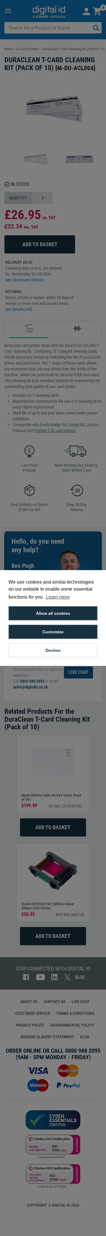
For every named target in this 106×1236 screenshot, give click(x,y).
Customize (53, 631)
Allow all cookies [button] (53, 613)
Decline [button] (53, 650)
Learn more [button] (58, 597)
